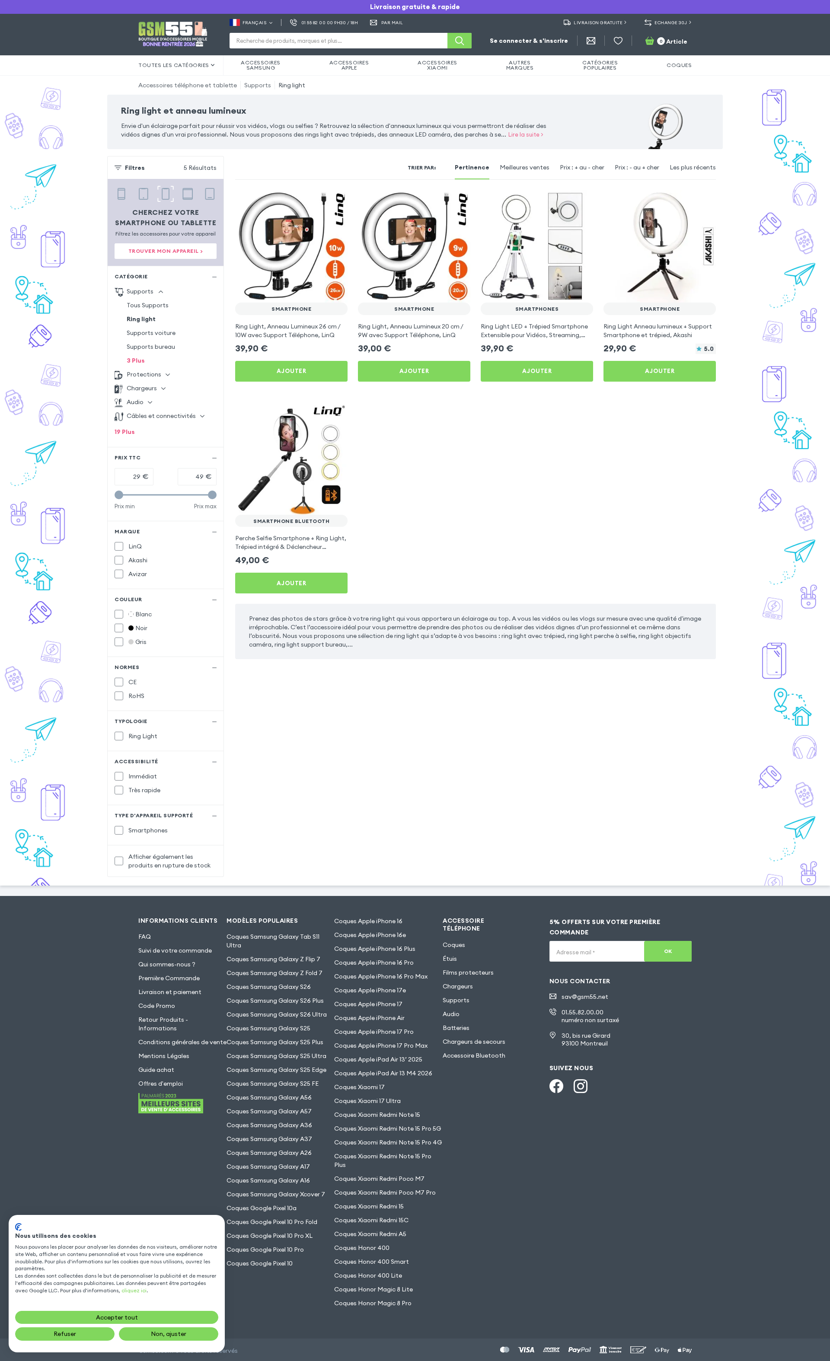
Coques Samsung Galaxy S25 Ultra (276, 1056)
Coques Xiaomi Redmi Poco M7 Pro (385, 1192)
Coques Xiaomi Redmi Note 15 (377, 1115)
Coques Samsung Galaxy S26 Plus (275, 1000)
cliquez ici (134, 1290)
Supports (257, 85)
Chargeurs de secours (474, 1041)
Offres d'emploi (160, 1083)
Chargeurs (458, 986)
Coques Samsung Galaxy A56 (269, 1097)
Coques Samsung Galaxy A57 (269, 1111)
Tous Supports (148, 305)
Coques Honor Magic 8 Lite (373, 1289)
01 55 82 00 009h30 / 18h (329, 22)
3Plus (136, 360)
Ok (668, 951)
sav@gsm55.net (585, 997)
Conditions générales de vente (182, 1042)
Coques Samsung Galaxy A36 (269, 1125)
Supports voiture (151, 333)
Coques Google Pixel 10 (260, 1263)
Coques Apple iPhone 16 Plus (374, 949)
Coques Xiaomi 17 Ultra (367, 1101)
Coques (454, 945)
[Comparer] (318, 202)
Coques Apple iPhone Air (369, 1018)
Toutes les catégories (173, 65)
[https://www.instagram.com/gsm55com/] (580, 1086)
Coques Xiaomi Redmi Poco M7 (379, 1179)
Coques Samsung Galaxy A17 (268, 1166)
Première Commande (169, 978)
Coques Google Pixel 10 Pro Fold (272, 1222)
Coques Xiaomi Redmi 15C (371, 1220)
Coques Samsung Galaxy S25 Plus (275, 1042)
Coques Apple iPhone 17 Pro (374, 1032)
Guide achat (156, 1070)
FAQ (144, 936)
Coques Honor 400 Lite (368, 1275)
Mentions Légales (163, 1056)
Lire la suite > (525, 134)
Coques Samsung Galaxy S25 (268, 1028)
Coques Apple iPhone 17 (368, 1004)
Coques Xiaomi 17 (359, 1087)
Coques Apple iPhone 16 (368, 921)
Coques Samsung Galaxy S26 (269, 987)
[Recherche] (459, 40)
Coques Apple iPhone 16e (370, 935)
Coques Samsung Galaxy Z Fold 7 (274, 973)
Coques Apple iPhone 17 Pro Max (381, 1045)
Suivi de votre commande (175, 950)
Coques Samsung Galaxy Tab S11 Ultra (273, 941)
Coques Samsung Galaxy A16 (268, 1180)
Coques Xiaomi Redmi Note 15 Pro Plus (382, 1160)
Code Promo (156, 1006)
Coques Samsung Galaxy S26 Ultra (277, 1014)
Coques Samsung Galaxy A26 (269, 1153)
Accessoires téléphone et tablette (187, 85)
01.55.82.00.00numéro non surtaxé (590, 1016)
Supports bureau (151, 347)
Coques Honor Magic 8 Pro (373, 1303)
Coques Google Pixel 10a (262, 1208)
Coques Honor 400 (361, 1248)
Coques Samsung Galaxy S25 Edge (276, 1070)
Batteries (456, 1028)
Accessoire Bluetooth (474, 1055)
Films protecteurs (468, 972)
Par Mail (392, 22)
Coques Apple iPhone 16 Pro (374, 962)
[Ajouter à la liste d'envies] (335, 202)
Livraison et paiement (169, 992)
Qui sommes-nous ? (166, 964)
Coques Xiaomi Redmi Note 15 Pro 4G (388, 1142)
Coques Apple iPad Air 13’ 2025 (378, 1059)
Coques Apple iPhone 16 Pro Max (381, 976)
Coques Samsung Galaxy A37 (269, 1139)
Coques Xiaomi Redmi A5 (370, 1234)
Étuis (450, 959)
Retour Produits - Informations (163, 1024)
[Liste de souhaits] (618, 40)
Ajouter (291, 370)
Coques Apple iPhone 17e (370, 990)
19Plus (125, 432)
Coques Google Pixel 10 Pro (265, 1249)
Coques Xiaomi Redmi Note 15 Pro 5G (387, 1128)
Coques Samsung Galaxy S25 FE (273, 1083)
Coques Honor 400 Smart (371, 1261)
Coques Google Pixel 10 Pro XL (270, 1236)
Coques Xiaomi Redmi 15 (369, 1206)
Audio (451, 1014)
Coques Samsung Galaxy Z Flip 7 (273, 959)
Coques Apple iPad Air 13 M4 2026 (383, 1073)
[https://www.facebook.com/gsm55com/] (556, 1086)
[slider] (119, 495)
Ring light (291, 85)
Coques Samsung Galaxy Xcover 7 (276, 1194)
